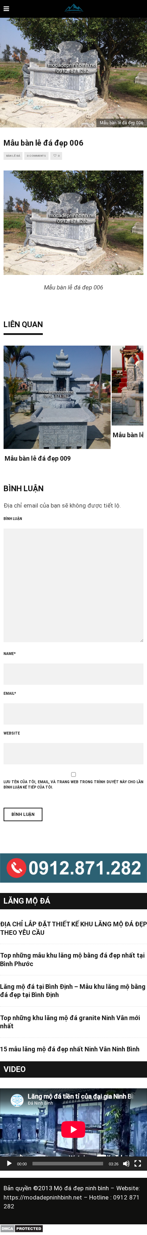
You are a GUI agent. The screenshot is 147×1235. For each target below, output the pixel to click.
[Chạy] (9, 1163)
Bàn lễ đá (13, 155)
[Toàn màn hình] (137, 1163)
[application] (73, 1129)
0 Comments (36, 155)
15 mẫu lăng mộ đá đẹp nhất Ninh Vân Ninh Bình (70, 1049)
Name (10, 654)
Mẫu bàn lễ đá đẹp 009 (38, 458)
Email (10, 693)
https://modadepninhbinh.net (44, 1197)
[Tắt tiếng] (126, 1163)
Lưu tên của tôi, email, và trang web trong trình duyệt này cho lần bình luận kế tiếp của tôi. (73, 784)
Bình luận (13, 519)
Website (12, 733)
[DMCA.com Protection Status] (21, 1231)
